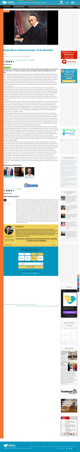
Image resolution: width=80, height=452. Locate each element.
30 (73, 340)
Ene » (65, 342)
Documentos (38, 2)
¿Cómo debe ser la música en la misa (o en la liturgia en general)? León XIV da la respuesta (71, 207)
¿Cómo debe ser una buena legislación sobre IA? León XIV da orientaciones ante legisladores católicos (69, 168)
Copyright (67, 446)
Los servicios (50, 446)
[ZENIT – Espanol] (10, 2)
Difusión (55, 446)
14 (69, 335)
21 (69, 337)
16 (73, 335)
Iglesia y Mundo (31, 2)
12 (64, 335)
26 (64, 340)
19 (64, 337)
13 (66, 335)
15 (71, 335)
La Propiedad (43, 446)
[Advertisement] (31, 292)
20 (66, 337)
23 (73, 337)
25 (62, 340)
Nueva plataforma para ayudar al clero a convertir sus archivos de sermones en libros (69, 180)
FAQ (39, 446)
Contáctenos (72, 446)
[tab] (65, 418)
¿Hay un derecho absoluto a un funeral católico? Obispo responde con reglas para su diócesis (71, 216)
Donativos (43, 2)
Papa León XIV (21, 2)
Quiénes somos (33, 446)
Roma (25, 2)
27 (66, 340)
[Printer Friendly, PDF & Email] (6, 67)
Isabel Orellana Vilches (22, 60)
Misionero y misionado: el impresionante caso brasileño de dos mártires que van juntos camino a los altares (71, 225)
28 (69, 340)
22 (71, 337)
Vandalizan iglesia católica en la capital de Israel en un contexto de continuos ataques (29, 6)
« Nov (62, 342)
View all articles (7, 203)
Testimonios (6, 11)
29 (71, 340)
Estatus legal (61, 446)
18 (62, 337)
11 (62, 335)
